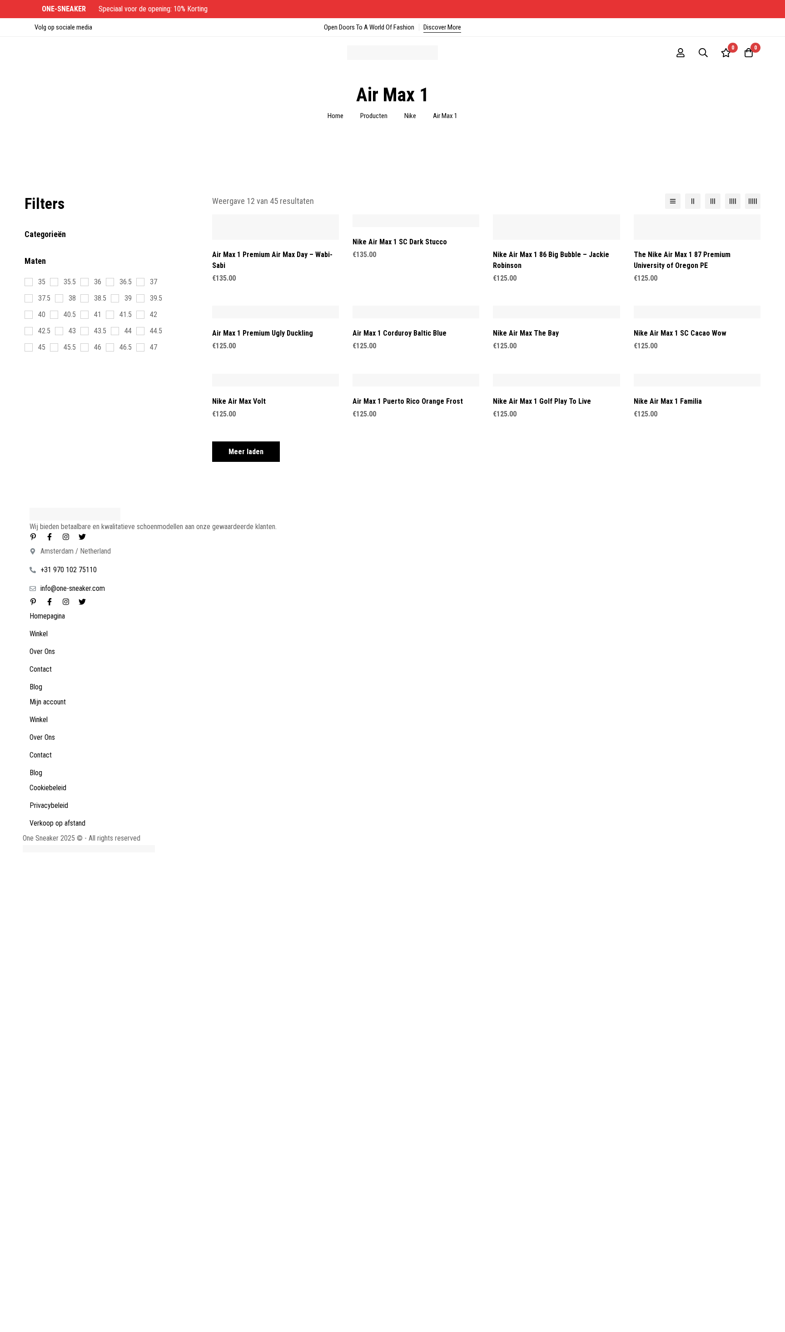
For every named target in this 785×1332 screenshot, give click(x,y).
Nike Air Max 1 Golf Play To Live (542, 401)
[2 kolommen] (693, 201)
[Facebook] (49, 536)
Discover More (442, 27)
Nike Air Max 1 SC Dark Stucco (400, 242)
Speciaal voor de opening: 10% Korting (125, 9)
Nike (410, 116)
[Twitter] (82, 536)
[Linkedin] (33, 536)
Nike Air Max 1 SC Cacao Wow (680, 333)
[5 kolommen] (752, 201)
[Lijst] (673, 201)
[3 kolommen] (712, 201)
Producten (374, 116)
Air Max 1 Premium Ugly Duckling (262, 333)
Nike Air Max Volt (239, 401)
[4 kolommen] (732, 201)
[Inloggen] (680, 53)
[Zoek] (703, 53)
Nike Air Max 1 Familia (668, 401)
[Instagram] (66, 536)
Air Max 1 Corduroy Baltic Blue (400, 333)
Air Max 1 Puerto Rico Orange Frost (408, 401)
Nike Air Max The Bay (526, 333)
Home (335, 116)
